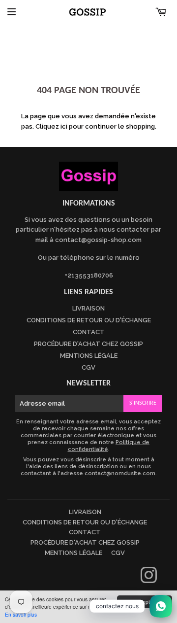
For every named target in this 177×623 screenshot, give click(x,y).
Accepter (144, 601)
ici (63, 126)
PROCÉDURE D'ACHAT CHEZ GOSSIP (88, 343)
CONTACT (89, 332)
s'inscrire (142, 403)
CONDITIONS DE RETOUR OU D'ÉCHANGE (89, 320)
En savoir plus (21, 614)
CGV (88, 367)
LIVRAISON (88, 308)
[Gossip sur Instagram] (148, 580)
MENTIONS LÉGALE (89, 355)
